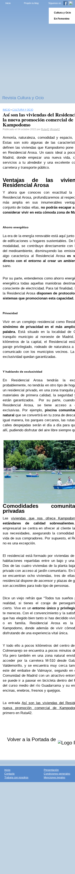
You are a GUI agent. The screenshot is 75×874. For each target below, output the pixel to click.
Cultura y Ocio (62, 12)
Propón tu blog (31, 3)
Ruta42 (45, 129)
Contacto (9, 773)
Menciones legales (54, 777)
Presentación (51, 770)
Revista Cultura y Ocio (23, 97)
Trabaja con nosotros (16, 777)
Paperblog (23, 15)
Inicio (8, 3)
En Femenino (61, 18)
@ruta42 (55, 129)
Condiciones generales (57, 773)
